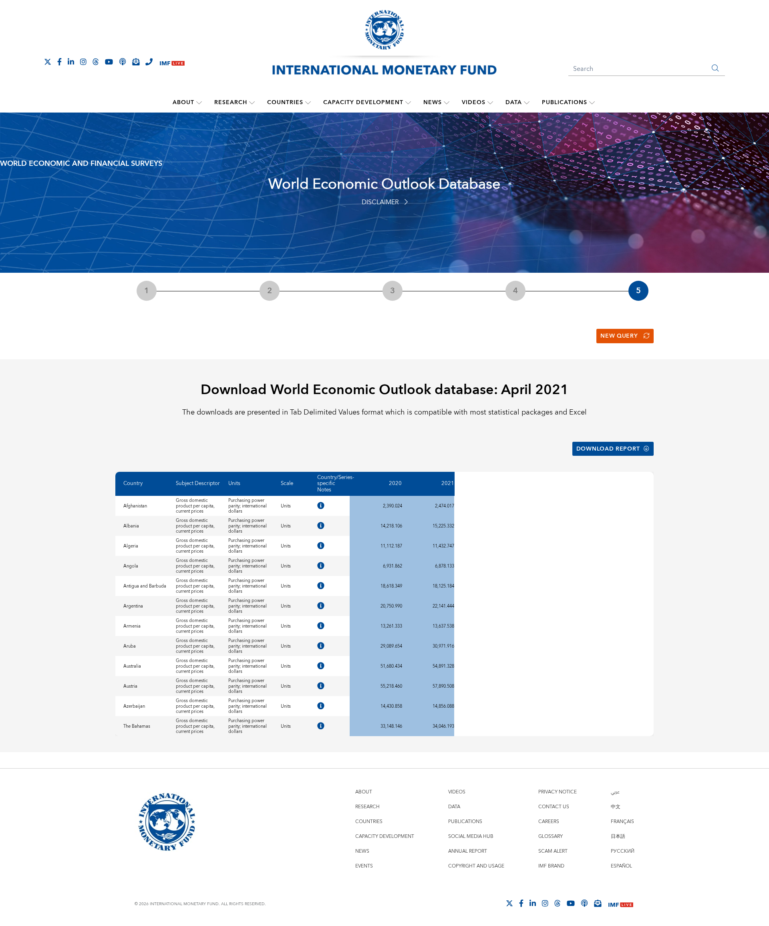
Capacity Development (363, 102)
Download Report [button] (608, 449)
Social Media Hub (470, 836)
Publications (564, 102)
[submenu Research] (252, 103)
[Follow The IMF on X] (47, 61)
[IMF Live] (172, 62)
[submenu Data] (526, 103)
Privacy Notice (557, 792)
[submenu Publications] (592, 103)
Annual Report (467, 851)
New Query (619, 336)
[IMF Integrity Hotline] (149, 61)
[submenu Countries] (308, 103)
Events (364, 866)
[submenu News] (446, 103)
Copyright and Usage (476, 866)
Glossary (550, 836)
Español (621, 866)
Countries (285, 102)
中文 (615, 807)
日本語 (618, 836)
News (432, 102)
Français (622, 821)
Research (230, 102)
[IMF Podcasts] (584, 903)
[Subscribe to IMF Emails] (135, 61)
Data (513, 102)
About (183, 102)
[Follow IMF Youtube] (109, 61)
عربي (615, 792)
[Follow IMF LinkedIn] (71, 61)
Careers (548, 821)
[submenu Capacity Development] (408, 103)
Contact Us (553, 807)
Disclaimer (380, 202)
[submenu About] (199, 103)
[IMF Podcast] (122, 61)
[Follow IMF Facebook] (59, 61)
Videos (473, 102)
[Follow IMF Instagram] (83, 61)
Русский (622, 851)
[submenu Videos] (490, 103)
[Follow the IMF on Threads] (96, 61)
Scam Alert (553, 851)
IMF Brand (551, 866)
